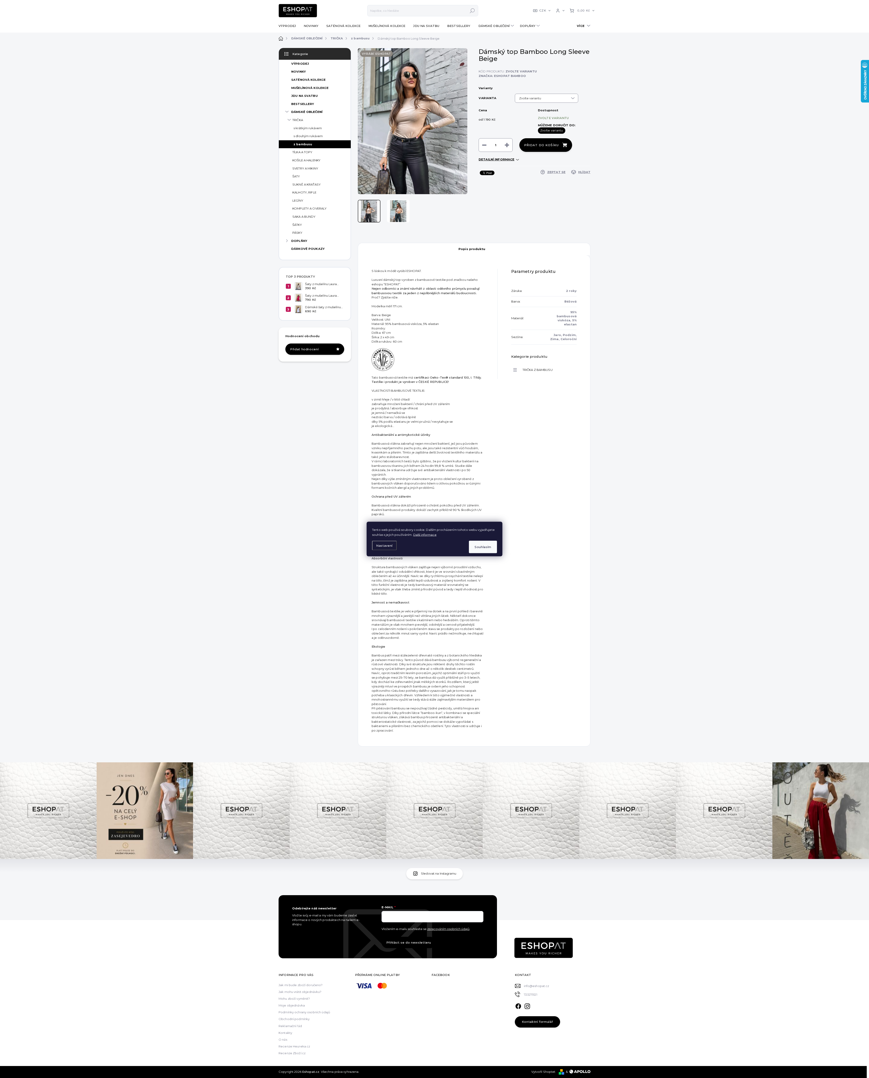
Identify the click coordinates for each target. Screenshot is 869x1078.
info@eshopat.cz (536, 986)
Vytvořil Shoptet (543, 1071)
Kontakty (285, 1033)
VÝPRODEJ (300, 63)
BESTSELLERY (302, 104)
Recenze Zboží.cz (292, 1053)
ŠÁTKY (297, 225)
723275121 (530, 994)
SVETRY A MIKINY (305, 168)
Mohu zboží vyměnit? (294, 998)
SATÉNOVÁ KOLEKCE (308, 79)
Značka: (502, 76)
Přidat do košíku (541, 145)
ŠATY (296, 176)
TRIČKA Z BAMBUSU (538, 370)
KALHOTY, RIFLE (304, 192)
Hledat (472, 10)
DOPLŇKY (299, 241)
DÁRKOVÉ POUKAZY (308, 248)
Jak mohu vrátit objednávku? (300, 992)
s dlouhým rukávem (308, 136)
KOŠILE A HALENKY (306, 160)
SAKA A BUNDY (304, 216)
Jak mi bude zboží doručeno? (301, 985)
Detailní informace (496, 159)
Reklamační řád (290, 1026)
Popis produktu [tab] (471, 249)
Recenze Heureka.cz (294, 1046)
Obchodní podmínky (294, 1019)
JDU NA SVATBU (304, 96)
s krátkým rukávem (308, 128)
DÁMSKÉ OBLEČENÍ (306, 112)
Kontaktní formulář (537, 1021)
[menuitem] (289, 26)
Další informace (425, 535)
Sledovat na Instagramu (438, 873)
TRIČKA (297, 120)
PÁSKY (297, 232)
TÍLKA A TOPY (302, 152)
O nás (283, 1039)
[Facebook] (518, 1005)
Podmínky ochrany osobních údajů (304, 1012)
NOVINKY (298, 71)
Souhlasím (483, 547)
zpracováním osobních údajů (448, 929)
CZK (542, 10)
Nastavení (384, 545)
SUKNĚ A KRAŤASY (306, 184)
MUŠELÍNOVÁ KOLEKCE (310, 88)
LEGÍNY (297, 200)
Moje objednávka (292, 1005)
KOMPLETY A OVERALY (309, 208)
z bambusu (303, 144)
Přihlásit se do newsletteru (408, 942)
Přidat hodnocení (304, 349)
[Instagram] (527, 1005)
